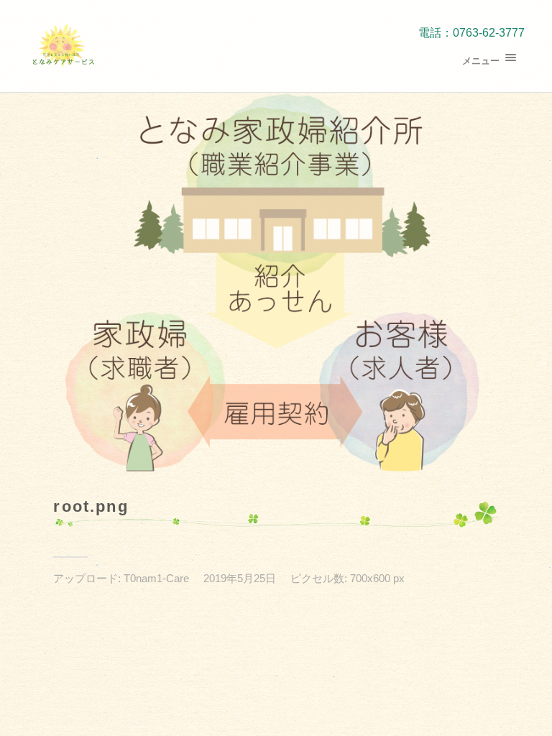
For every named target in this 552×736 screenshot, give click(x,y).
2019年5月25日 (239, 578)
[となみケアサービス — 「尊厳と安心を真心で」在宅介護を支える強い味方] (63, 46)
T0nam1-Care (156, 578)
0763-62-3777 (489, 33)
